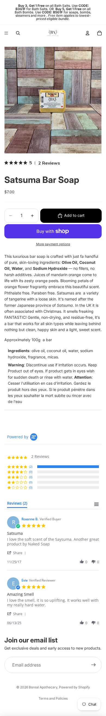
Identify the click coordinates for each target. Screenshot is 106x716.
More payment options (53, 244)
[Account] (87, 33)
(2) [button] (30, 466)
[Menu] (6, 33)
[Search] (18, 33)
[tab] (17, 504)
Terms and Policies (53, 698)
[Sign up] (93, 665)
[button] (17, 552)
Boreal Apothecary (43, 687)
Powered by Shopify (74, 687)
